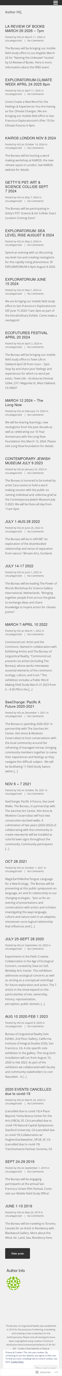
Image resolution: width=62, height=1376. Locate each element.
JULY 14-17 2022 (19, 565)
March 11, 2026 (34, 37)
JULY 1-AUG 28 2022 (22, 521)
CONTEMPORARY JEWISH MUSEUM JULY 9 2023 (27, 460)
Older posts (17, 1253)
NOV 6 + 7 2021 (18, 783)
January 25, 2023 (34, 469)
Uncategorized (13, 40)
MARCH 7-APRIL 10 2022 (26, 624)
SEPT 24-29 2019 (19, 1161)
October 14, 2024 (34, 144)
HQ (19, 37)
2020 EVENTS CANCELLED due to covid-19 (28, 1091)
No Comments (35, 40)
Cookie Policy (17, 1361)
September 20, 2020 (36, 945)
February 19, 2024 (35, 411)
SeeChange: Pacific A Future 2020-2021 (22, 704)
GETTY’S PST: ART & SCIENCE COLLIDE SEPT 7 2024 (26, 186)
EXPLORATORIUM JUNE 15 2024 (25, 281)
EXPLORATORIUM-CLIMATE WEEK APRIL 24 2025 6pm (28, 82)
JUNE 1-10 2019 (18, 1205)
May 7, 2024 (32, 197)
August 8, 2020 (33, 1022)
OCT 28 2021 (16, 861)
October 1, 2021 (34, 867)
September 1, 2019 (35, 1168)
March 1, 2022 (33, 630)
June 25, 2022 (32, 527)
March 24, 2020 (34, 1100)
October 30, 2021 (34, 790)
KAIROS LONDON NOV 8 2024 (30, 137)
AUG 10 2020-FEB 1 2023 (26, 1016)
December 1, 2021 (35, 712)
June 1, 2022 (32, 572)
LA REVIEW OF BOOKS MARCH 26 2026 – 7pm (25, 28)
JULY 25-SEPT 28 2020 (24, 938)
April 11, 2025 (33, 90)
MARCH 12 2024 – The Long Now (24, 402)
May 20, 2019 (32, 1212)
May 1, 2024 (32, 290)
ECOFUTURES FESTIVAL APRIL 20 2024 (26, 335)
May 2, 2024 (32, 241)
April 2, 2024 (32, 343)
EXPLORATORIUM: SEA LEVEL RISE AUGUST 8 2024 (29, 232)
